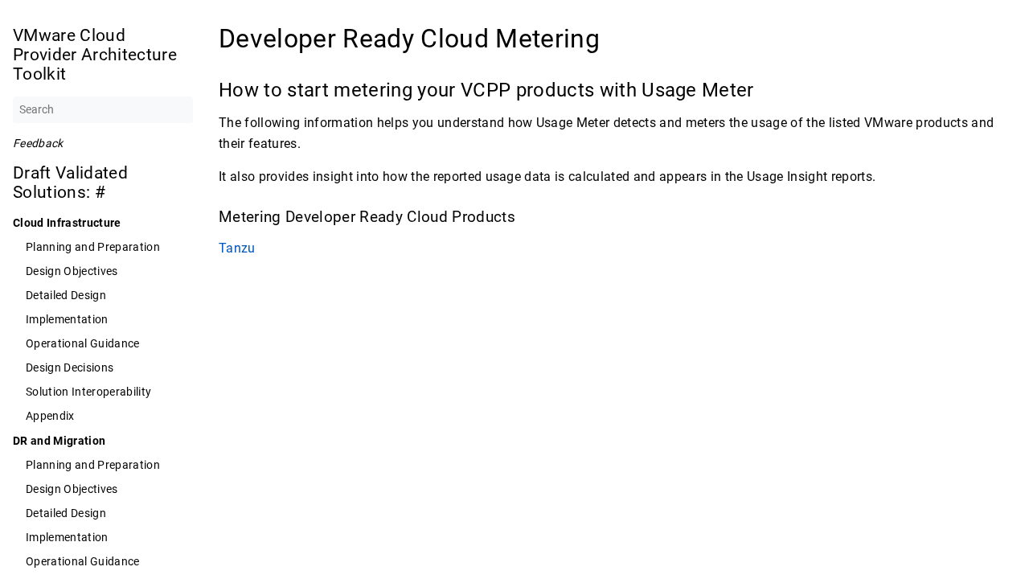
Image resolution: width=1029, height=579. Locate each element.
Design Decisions (69, 367)
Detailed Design (66, 295)
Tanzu (237, 248)
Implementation (67, 319)
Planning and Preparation (93, 246)
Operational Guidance (83, 343)
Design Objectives (72, 271)
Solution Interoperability (88, 391)
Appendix (50, 415)
